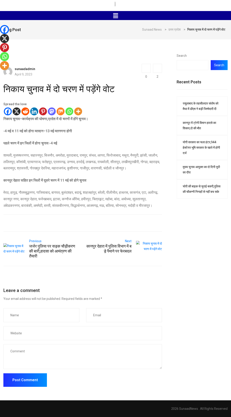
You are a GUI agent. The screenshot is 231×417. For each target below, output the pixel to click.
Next (128, 241)
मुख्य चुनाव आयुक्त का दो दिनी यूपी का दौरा (201, 169)
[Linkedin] (34, 111)
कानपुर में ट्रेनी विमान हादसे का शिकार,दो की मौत (199, 125)
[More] (78, 111)
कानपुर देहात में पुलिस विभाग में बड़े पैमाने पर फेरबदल (109, 248)
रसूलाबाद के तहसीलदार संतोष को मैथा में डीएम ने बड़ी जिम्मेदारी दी (200, 106)
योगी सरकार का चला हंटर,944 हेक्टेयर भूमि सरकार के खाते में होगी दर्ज (201, 147)
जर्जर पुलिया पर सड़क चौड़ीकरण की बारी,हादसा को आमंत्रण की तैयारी (52, 251)
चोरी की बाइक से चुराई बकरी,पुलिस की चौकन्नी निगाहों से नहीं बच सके (201, 189)
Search (182, 55)
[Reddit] (25, 111)
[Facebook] (8, 111)
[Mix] (61, 111)
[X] (17, 111)
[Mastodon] (52, 111)
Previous (35, 241)
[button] (115, 15)
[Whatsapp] (69, 111)
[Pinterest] (43, 111)
